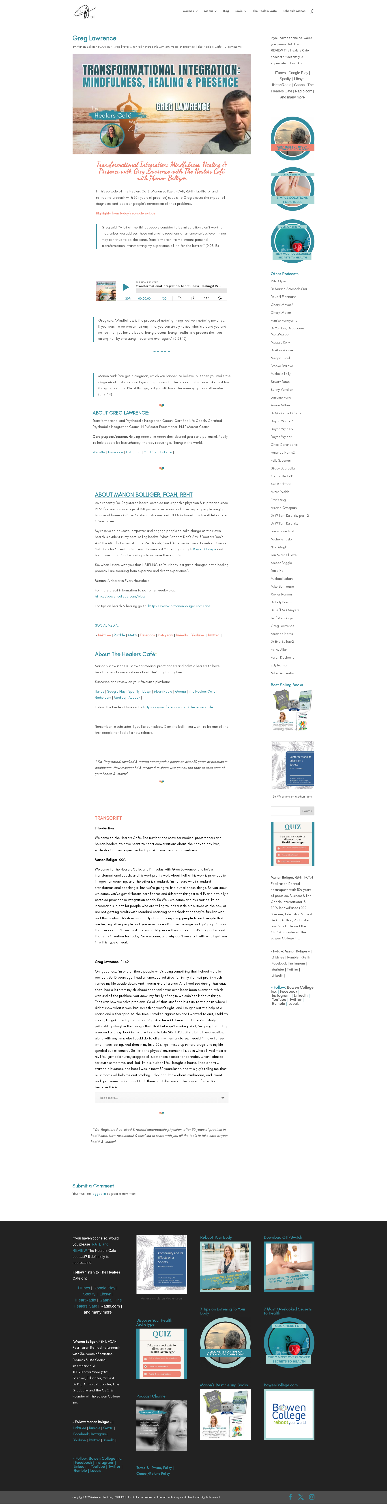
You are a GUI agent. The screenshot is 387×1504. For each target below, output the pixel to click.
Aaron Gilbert (281, 405)
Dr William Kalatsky (284, 523)
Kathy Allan (279, 649)
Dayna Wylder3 (282, 421)
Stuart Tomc (280, 382)
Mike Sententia (282, 586)
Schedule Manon (294, 11)
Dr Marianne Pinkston (287, 413)
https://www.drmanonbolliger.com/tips (179, 606)
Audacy (134, 697)
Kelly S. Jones (280, 460)
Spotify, (285, 79)
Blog (226, 11)
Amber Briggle (281, 563)
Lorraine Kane (281, 397)
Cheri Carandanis (284, 444)
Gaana (180, 691)
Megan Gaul (280, 358)
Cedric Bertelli (281, 476)
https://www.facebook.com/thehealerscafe (178, 707)
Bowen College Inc (105, 1458)
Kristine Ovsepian (284, 508)
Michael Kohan (282, 578)
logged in (99, 1193)
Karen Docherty (282, 657)
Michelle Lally (280, 373)
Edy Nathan (279, 665)
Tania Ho (277, 570)
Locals (293, 1003)
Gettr (306, 957)
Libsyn (146, 691)
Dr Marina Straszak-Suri (289, 289)
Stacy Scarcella (283, 468)
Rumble (293, 957)
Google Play (116, 691)
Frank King (278, 500)
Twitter (213, 635)
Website (99, 452)
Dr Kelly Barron (281, 602)
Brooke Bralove (282, 366)
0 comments (233, 47)
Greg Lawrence (283, 626)
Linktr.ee (104, 635)
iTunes (99, 691)
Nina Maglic (279, 547)
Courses (188, 11)
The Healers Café (265, 11)
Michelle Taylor (282, 539)
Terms (140, 1468)
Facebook (115, 452)
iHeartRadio (163, 691)
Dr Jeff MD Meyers (285, 610)
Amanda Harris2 (283, 452)
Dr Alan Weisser (282, 350)
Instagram (133, 452)
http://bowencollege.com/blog (120, 596)
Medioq (120, 697)
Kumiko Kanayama (284, 320)
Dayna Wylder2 (282, 429)
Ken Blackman (281, 484)
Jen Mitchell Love (284, 555)
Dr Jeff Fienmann (284, 296)
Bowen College (204, 549)
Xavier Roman (281, 594)
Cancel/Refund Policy (153, 1473)
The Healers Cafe (202, 691)
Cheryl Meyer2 (282, 305)
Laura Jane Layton (284, 531)
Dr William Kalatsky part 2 (290, 515)
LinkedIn (166, 452)
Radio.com (103, 697)
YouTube (150, 452)
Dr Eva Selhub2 (282, 641)
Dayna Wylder (281, 437)
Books (239, 11)
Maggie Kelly (280, 342)
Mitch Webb (280, 492)
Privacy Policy (162, 1468)
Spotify (134, 691)
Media (208, 11)
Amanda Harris (282, 633)
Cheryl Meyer (281, 312)
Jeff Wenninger (282, 618)
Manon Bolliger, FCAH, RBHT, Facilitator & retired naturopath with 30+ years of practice (136, 47)
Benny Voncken (282, 389)
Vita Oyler (278, 281)
